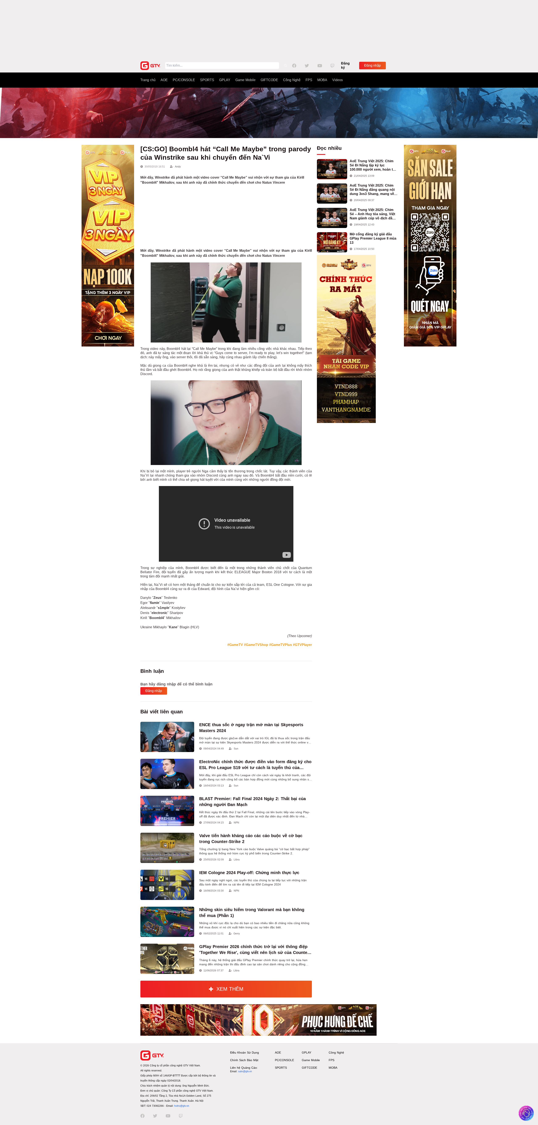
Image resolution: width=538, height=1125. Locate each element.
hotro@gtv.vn (181, 1105)
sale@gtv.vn (245, 1071)
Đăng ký (345, 65)
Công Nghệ (292, 80)
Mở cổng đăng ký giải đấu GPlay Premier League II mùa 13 (373, 238)
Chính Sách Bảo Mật (244, 1060)
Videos (337, 80)
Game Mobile (245, 80)
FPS (309, 80)
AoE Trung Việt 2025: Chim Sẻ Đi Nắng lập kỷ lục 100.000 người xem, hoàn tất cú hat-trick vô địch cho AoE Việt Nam (373, 165)
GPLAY (224, 80)
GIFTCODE (269, 80)
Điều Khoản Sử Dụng (244, 1052)
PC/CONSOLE (184, 80)
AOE (164, 80)
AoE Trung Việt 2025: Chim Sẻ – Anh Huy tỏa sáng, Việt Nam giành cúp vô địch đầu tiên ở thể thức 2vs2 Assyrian (373, 214)
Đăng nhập (372, 65)
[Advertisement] (269, 29)
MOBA (322, 80)
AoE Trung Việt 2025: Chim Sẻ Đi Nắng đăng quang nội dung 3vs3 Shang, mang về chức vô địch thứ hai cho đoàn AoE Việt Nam (372, 190)
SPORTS (207, 80)
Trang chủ (148, 80)
